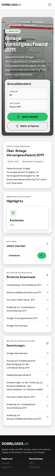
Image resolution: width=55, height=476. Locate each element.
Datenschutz (34, 467)
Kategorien (6, 467)
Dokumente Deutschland (17, 22)
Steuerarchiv (14, 25)
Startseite (6, 463)
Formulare (38, 22)
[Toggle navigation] (49, 4)
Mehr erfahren (29, 126)
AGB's (31, 463)
